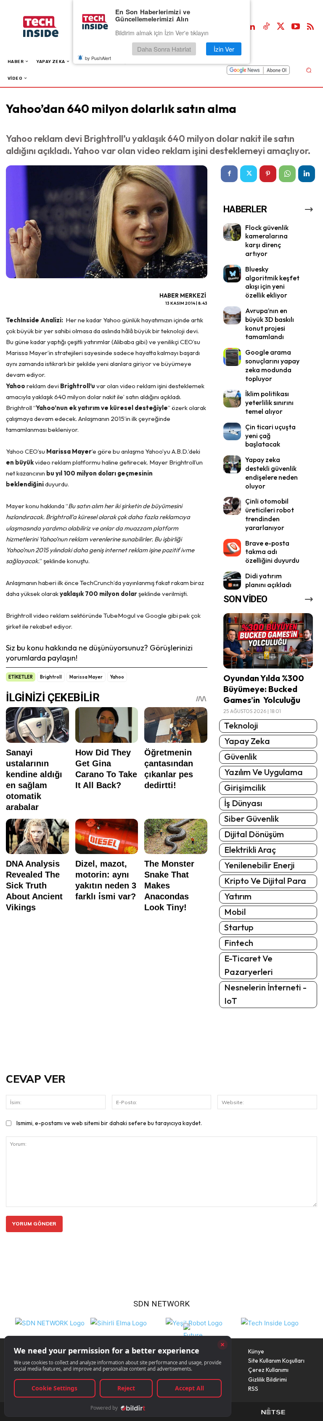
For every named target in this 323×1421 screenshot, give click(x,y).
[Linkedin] (251, 27)
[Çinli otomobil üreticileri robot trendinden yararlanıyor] (232, 506)
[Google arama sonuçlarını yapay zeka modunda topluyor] (232, 357)
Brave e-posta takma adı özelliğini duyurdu (272, 552)
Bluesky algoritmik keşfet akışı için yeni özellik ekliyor (272, 282)
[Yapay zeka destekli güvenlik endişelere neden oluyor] (232, 464)
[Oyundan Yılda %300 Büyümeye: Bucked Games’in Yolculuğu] (268, 641)
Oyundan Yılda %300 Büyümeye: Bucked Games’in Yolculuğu (263, 689)
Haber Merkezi (182, 295)
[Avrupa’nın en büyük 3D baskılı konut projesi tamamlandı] (232, 315)
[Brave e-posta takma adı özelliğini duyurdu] (232, 548)
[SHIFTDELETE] (50, 1322)
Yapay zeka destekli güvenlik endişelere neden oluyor (271, 472)
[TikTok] (266, 27)
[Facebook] (229, 173)
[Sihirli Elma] (118, 1322)
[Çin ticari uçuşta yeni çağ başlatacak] (232, 432)
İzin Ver (224, 48)
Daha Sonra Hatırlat (164, 48)
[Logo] (49, 26)
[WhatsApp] (287, 173)
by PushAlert (98, 58)
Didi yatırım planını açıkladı (268, 580)
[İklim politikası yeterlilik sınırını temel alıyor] (232, 398)
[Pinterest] (267, 173)
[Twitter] (281, 27)
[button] (308, 70)
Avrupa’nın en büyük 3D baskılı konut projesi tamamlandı (269, 323)
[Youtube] (295, 27)
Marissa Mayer (86, 677)
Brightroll (51, 677)
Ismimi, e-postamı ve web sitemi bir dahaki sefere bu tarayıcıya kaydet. (109, 1123)
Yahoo (117, 677)
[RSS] (310, 27)
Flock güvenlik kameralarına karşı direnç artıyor (267, 240)
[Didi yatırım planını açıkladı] (232, 581)
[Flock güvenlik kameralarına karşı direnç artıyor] (232, 232)
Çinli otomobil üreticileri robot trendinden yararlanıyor (269, 514)
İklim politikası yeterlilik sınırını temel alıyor (269, 402)
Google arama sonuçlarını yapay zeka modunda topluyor (272, 365)
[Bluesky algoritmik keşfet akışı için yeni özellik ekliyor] (232, 274)
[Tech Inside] (270, 1322)
